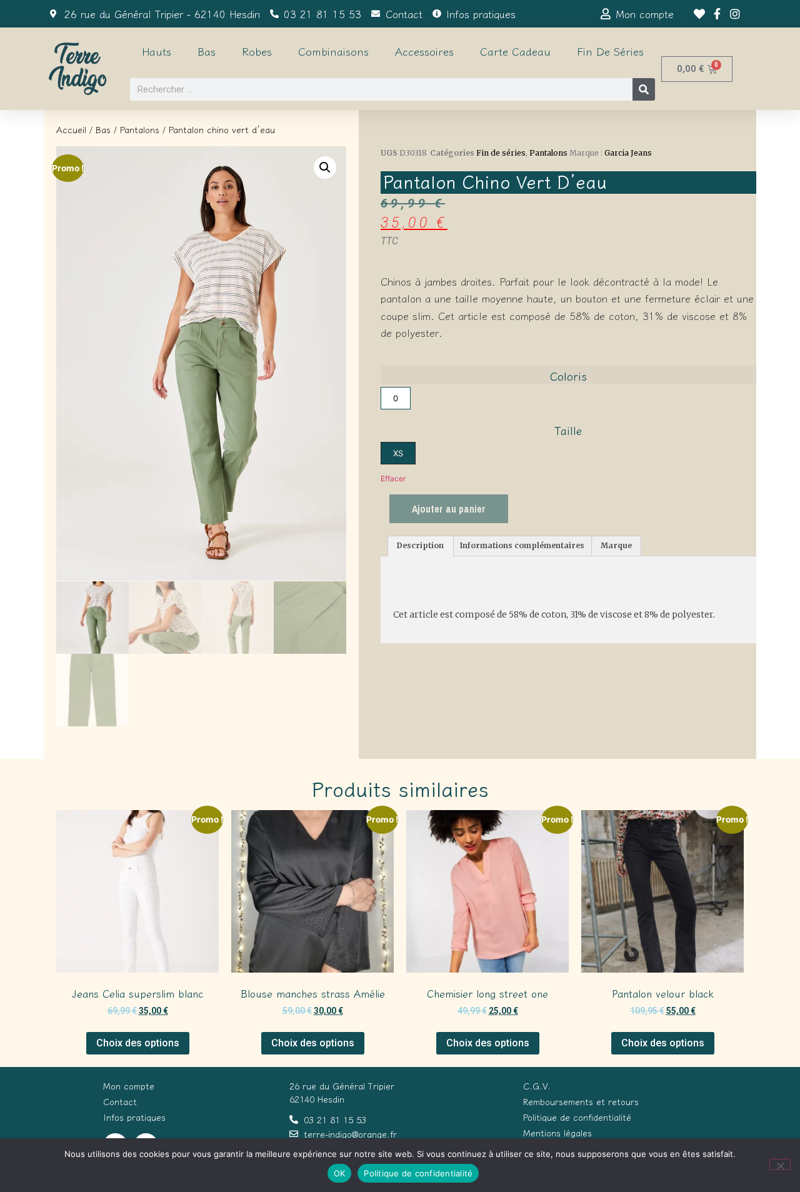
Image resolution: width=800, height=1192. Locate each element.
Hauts (156, 51)
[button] (325, 167)
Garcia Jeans (628, 153)
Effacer (393, 478)
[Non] (780, 1164)
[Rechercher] (643, 89)
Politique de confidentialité (418, 1173)
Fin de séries (610, 51)
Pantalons (139, 129)
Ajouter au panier (449, 509)
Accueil (71, 129)
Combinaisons (333, 51)
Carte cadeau (515, 51)
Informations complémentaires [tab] (522, 545)
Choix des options (137, 1043)
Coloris (568, 375)
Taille (568, 430)
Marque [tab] (616, 545)
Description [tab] (420, 545)
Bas (207, 51)
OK (340, 1173)
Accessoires (424, 51)
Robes (257, 51)
